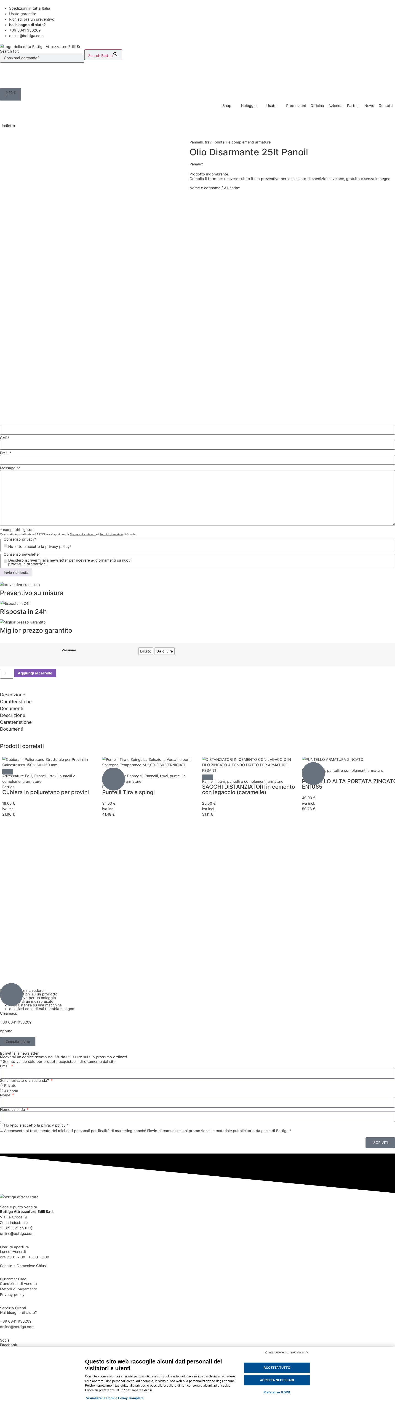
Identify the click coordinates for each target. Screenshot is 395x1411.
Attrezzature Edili (17, 776)
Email (5, 1066)
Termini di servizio (111, 534)
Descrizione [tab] (12, 695)
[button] (7, 771)
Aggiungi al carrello (35, 673)
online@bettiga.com (17, 1233)
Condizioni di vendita (18, 1283)
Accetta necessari (277, 1380)
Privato (10, 1085)
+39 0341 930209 (16, 1022)
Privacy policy (12, 1294)
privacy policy (57, 546)
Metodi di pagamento (18, 1289)
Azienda (11, 1090)
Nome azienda (13, 1109)
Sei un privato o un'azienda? (25, 1080)
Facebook (8, 1344)
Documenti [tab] (11, 708)
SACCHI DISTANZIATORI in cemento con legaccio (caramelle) (248, 789)
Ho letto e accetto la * (36, 1125)
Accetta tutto (277, 1367)
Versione (68, 650)
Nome (5, 1095)
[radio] (146, 651)
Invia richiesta (16, 572)
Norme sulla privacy (83, 534)
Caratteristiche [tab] (16, 701)
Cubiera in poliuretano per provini (45, 792)
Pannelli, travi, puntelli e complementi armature (230, 142)
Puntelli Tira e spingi (128, 792)
